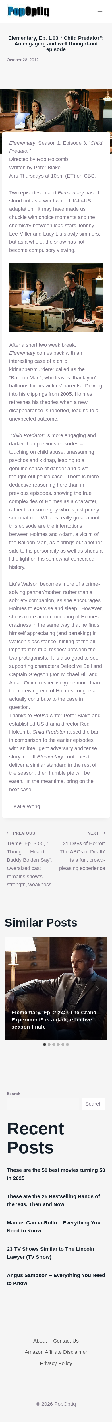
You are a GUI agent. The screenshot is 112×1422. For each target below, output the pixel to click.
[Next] (97, 988)
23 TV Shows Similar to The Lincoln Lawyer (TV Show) (50, 1253)
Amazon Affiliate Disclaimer (56, 1352)
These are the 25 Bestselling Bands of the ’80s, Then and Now (53, 1200)
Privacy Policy (56, 1363)
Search (13, 1093)
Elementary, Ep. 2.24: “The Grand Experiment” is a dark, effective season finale (54, 1020)
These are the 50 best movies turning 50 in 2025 (56, 1174)
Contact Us (66, 1341)
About (40, 1341)
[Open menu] (99, 11)
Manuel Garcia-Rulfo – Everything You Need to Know (54, 1227)
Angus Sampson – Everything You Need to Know (56, 1279)
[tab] (44, 1044)
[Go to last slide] (15, 988)
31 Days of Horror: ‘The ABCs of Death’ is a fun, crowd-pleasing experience (82, 851)
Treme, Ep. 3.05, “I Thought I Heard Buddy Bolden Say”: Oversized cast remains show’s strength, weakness (30, 859)
